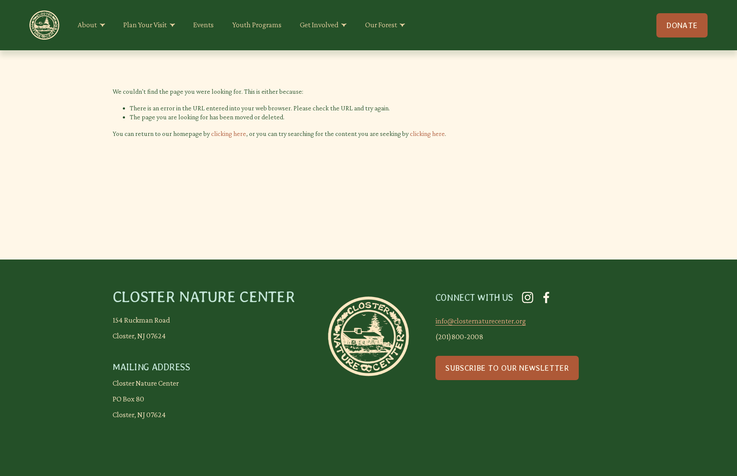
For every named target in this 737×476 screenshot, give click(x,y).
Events (203, 24)
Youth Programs (256, 24)
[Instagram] (528, 297)
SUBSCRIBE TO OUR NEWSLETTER (507, 367)
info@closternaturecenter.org (480, 321)
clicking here (228, 133)
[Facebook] (546, 297)
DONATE (681, 25)
